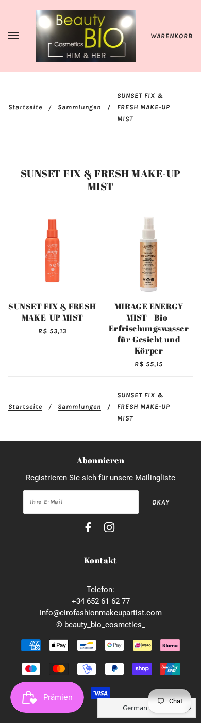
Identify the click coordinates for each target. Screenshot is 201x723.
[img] (88, 529)
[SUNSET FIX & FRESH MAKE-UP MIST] (52, 251)
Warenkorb (171, 36)
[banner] (86, 35)
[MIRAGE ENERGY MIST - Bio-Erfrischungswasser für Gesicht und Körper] (149, 251)
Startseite (25, 107)
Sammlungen (79, 107)
